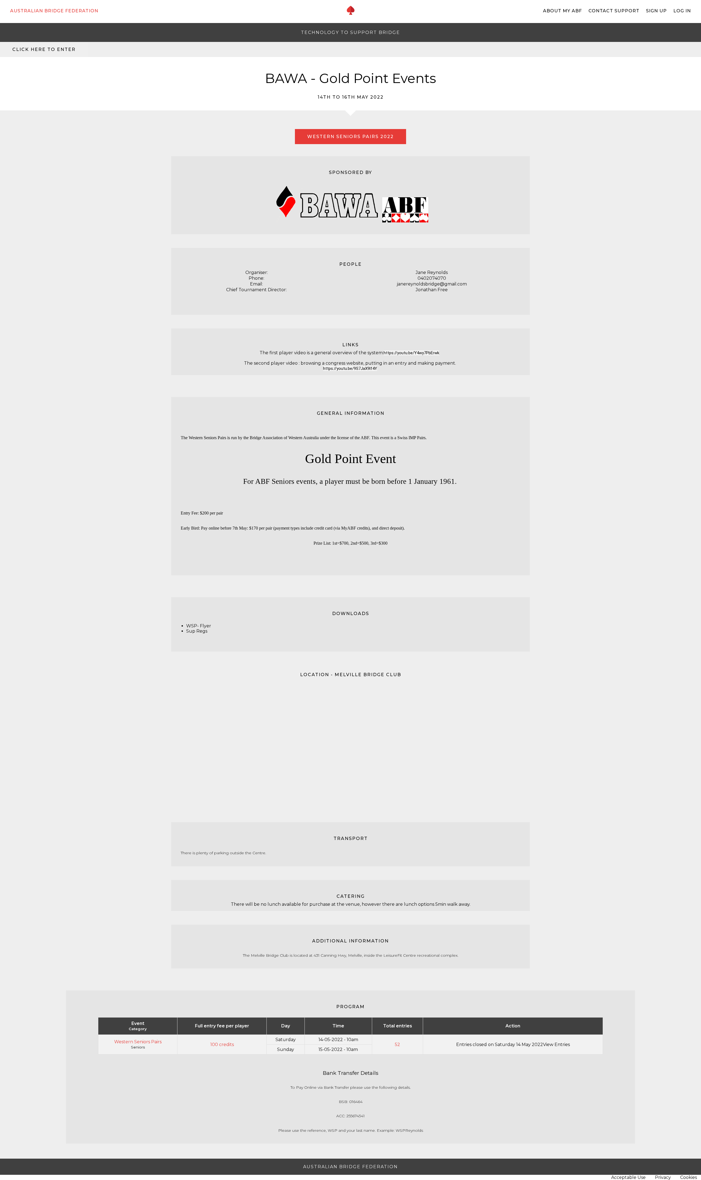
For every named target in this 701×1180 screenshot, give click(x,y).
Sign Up (656, 10)
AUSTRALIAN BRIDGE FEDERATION (54, 10)
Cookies (688, 1177)
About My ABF (562, 10)
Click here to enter (44, 49)
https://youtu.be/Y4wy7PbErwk (411, 352)
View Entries (556, 1044)
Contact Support (613, 10)
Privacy (663, 1177)
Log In (682, 10)
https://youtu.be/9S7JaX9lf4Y (350, 368)
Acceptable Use (628, 1177)
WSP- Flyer (198, 625)
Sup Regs (196, 631)
